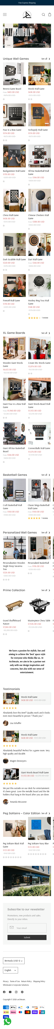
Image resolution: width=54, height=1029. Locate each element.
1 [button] (21, 892)
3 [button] (27, 892)
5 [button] (33, 892)
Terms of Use (15, 981)
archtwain (21, 999)
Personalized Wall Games (20, 532)
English (8, 970)
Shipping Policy (39, 981)
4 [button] (30, 892)
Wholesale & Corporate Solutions (16, 985)
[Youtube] (10, 992)
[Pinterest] (22, 992)
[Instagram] (16, 992)
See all (44, 58)
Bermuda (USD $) (12, 960)
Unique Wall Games (16, 58)
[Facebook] (4, 992)
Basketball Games (15, 475)
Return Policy (26, 981)
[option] (27, 36)
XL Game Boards (14, 333)
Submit (27, 937)
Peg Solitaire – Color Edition (21, 813)
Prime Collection (14, 590)
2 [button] (24, 892)
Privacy (6, 981)
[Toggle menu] (5, 14)
